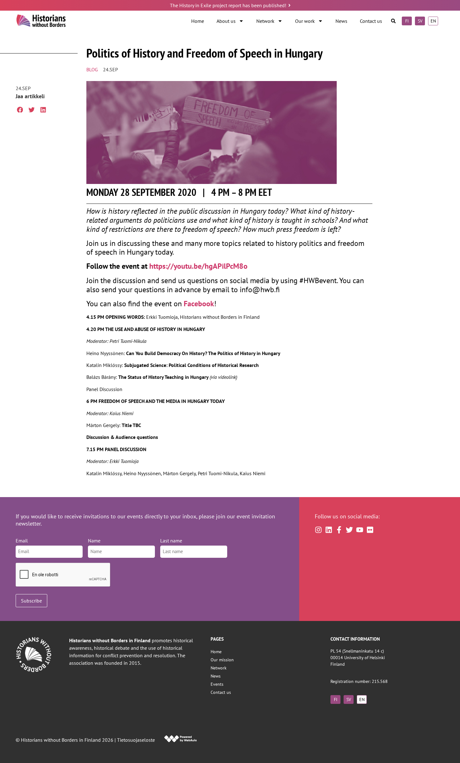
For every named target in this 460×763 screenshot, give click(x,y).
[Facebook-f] (339, 529)
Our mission (222, 659)
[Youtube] (359, 529)
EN (433, 20)
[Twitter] (349, 529)
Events (217, 684)
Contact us (371, 21)
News (341, 21)
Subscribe (31, 601)
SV (420, 20)
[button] (393, 21)
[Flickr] (370, 529)
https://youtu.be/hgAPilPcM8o (198, 266)
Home (197, 21)
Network (265, 21)
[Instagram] (318, 529)
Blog (92, 69)
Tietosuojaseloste (136, 740)
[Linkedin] (328, 529)
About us (226, 21)
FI (407, 20)
